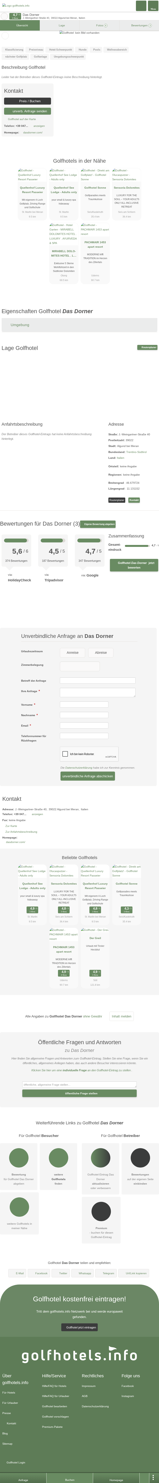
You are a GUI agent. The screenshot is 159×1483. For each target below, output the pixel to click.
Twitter (63, 1273)
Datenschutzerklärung (78, 767)
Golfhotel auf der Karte (21, 119)
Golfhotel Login (15, 1462)
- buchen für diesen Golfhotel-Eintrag (101, 1233)
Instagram (128, 1396)
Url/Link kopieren (136, 1273)
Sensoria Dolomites (127, 187)
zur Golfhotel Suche (4, 16)
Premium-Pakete (52, 1426)
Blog (5, 1433)
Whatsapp (85, 1273)
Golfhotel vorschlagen (55, 1416)
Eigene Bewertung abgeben (99, 524)
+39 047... (22, 125)
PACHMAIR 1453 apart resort (95, 244)
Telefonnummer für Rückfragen (33, 738)
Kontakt (134, 500)
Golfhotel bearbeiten (54, 1406)
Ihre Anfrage (29, 691)
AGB (84, 1396)
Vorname (27, 704)
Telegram (108, 1273)
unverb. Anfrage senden (29, 111)
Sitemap (7, 1443)
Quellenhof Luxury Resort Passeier (32, 190)
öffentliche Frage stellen (81, 1093)
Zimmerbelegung (32, 664)
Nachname (28, 715)
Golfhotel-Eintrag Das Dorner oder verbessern (100, 1181)
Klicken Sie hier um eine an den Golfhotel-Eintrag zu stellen (81, 1070)
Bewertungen (140, 25)
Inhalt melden (121, 1016)
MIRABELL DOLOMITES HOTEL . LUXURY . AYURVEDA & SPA (64, 254)
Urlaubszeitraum (32, 651)
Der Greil (95, 938)
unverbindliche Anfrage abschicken (87, 776)
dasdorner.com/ (32, 132)
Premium (151, 164)
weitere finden (59, 1179)
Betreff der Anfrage (33, 680)
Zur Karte (11, 825)
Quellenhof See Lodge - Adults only (64, 190)
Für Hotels (8, 1392)
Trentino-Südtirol (136, 452)
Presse (6, 1413)
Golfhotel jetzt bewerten (135, 565)
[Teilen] (144, 1478)
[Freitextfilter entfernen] (141, 6)
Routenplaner (148, 347)
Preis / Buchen (29, 101)
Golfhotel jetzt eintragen (81, 1327)
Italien (120, 457)
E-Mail (20, 1273)
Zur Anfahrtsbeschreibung (21, 831)
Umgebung (19, 325)
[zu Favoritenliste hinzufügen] (5, 35)
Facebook (41, 1273)
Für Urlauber (10, 1402)
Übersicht (22, 25)
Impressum (89, 1386)
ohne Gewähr (92, 1016)
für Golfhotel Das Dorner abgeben (19, 1179)
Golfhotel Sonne (95, 187)
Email (25, 725)
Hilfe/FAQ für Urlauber (55, 1396)
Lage (61, 25)
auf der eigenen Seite (140, 1179)
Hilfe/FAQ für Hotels (54, 1386)
